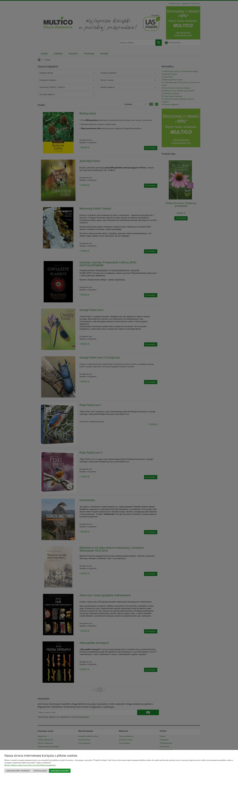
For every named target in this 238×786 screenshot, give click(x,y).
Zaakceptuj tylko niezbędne (18, 771)
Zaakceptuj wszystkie (60, 771)
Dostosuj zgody (40, 771)
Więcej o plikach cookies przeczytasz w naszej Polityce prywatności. (30, 765)
